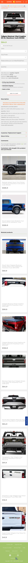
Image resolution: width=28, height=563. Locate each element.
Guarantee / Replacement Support (11, 133)
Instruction (15, 551)
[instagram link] (18, 555)
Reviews (8, 551)
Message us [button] (26, 421)
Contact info (9, 544)
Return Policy (5, 136)
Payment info (18, 544)
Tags (21, 551)
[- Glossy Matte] (14, 57)
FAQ (24, 547)
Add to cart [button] (14, 93)
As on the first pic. (8, 45)
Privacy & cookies (7, 547)
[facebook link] (10, 555)
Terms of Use (17, 547)
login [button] (22, 144)
